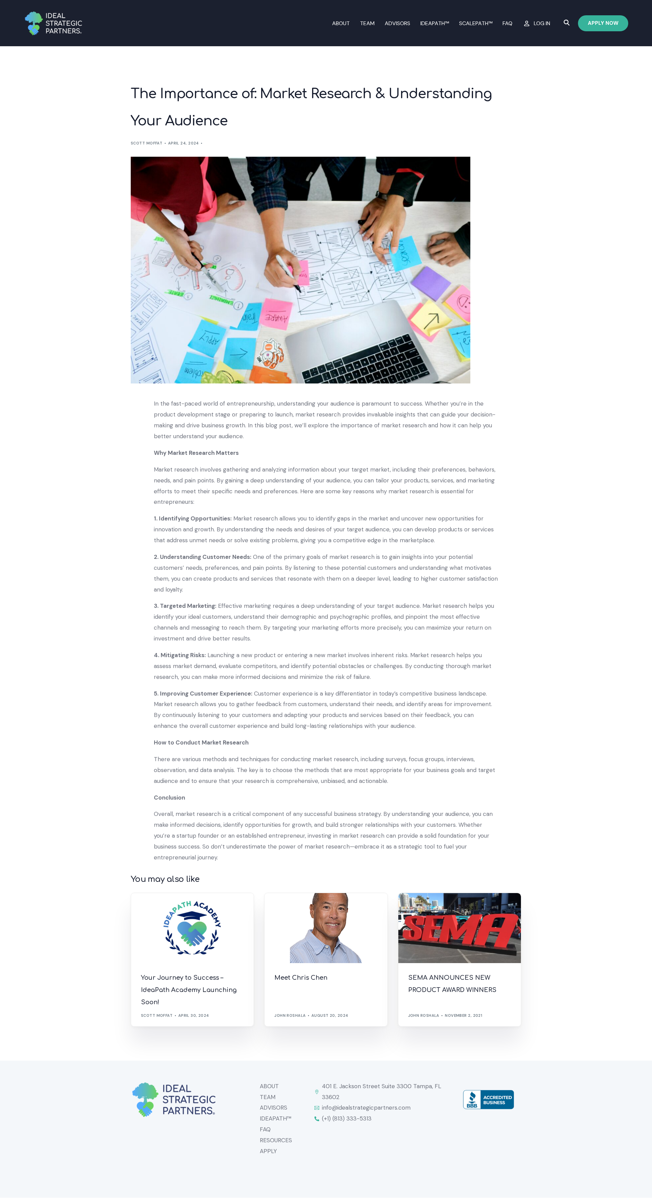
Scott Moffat (146, 143)
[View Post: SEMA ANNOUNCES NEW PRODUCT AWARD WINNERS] (459, 928)
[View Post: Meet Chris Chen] (326, 928)
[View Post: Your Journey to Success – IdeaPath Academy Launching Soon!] (192, 928)
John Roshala (290, 1015)
